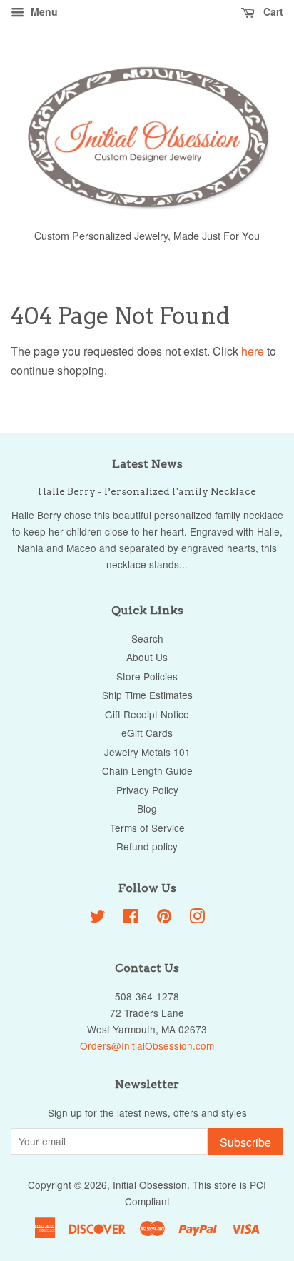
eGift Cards (147, 732)
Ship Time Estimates (147, 695)
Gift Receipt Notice (147, 714)
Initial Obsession (150, 1184)
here (252, 351)
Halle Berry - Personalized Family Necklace (147, 491)
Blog (147, 808)
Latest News (147, 464)
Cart (271, 11)
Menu (43, 11)
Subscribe (245, 1142)
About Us (147, 657)
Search (147, 638)
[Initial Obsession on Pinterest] (164, 918)
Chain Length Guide (147, 770)
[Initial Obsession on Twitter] (98, 918)
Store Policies (147, 676)
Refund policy (147, 846)
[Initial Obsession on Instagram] (197, 918)
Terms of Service (147, 827)
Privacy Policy (147, 790)
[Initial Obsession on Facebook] (131, 918)
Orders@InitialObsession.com (147, 1045)
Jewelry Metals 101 (147, 752)
